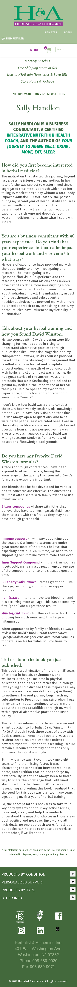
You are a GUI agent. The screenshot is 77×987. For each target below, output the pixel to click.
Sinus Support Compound (20, 562)
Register (50, 32)
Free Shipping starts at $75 (37, 68)
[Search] (69, 49)
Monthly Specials (37, 61)
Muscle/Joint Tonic (15, 613)
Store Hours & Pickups (37, 81)
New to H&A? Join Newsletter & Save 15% (37, 75)
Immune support (14, 539)
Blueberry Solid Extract (18, 582)
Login (68, 32)
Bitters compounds (15, 507)
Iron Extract (10, 598)
